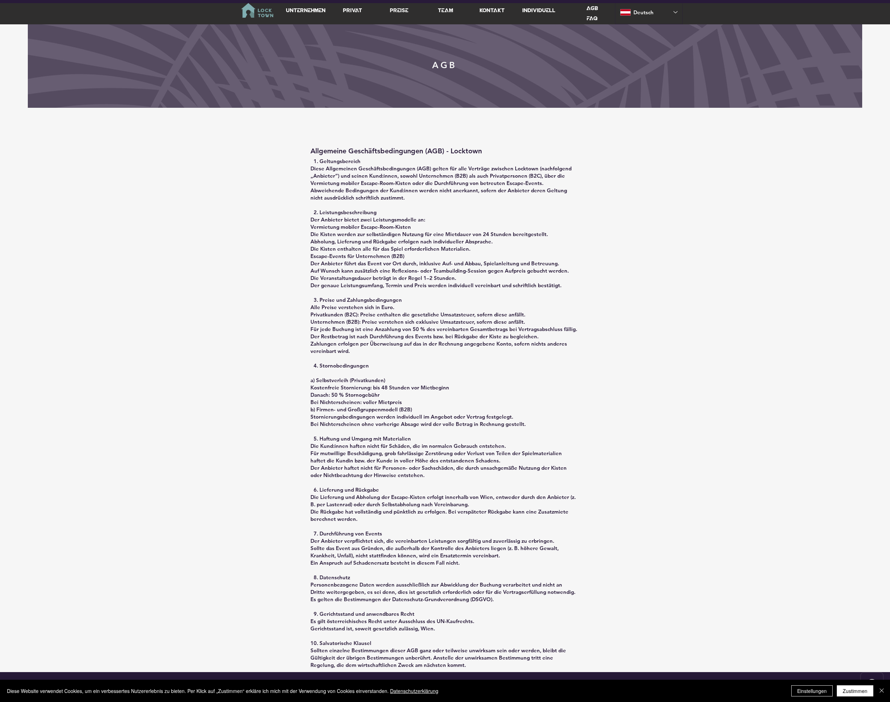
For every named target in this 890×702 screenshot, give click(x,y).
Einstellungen (812, 690)
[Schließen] (881, 690)
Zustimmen (855, 690)
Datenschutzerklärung (414, 690)
